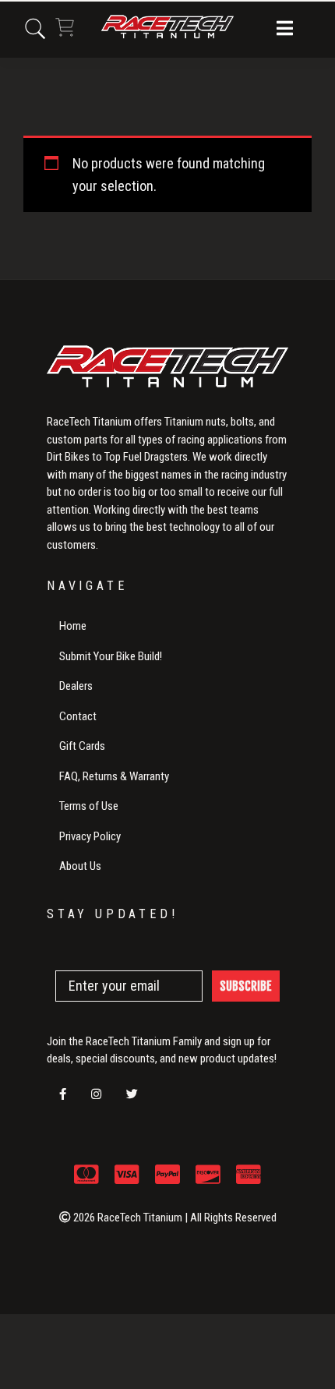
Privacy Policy (90, 836)
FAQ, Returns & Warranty (114, 776)
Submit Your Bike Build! (110, 656)
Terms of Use (88, 806)
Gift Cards (82, 746)
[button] (284, 29)
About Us (80, 866)
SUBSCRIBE (246, 986)
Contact (78, 716)
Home (72, 626)
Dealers (76, 686)
